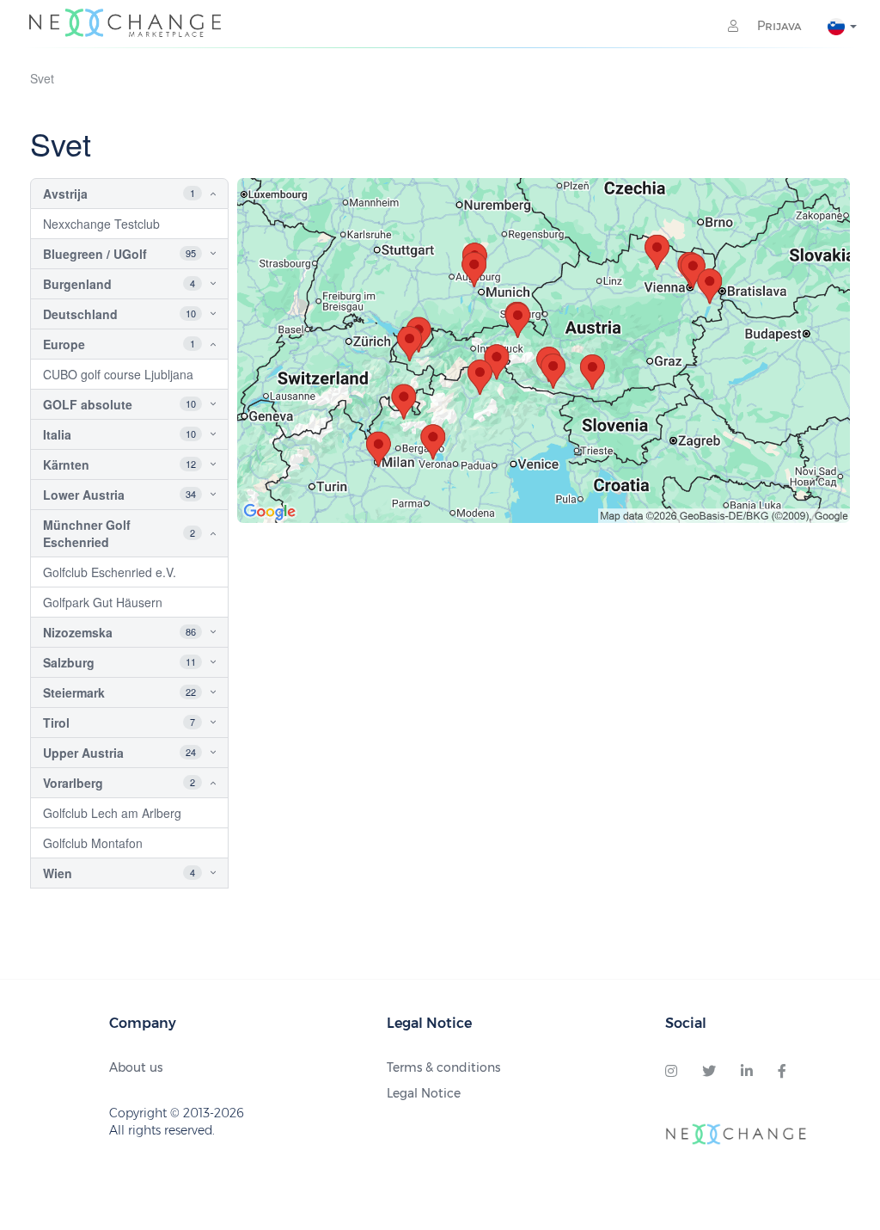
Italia (57, 434)
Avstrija (65, 193)
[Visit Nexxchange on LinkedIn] (747, 1072)
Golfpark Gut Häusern (102, 602)
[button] (199, 193)
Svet (42, 78)
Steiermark (74, 692)
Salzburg (69, 662)
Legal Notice (424, 1093)
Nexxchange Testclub (101, 223)
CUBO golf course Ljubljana (118, 374)
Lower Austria (84, 494)
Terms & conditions (443, 1067)
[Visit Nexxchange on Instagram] (671, 1072)
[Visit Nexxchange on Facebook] (782, 1072)
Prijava (778, 26)
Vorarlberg (73, 782)
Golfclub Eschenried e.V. (109, 572)
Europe (64, 344)
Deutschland (80, 314)
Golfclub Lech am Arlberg (112, 812)
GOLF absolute (87, 404)
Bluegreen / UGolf (95, 253)
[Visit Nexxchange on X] (709, 1072)
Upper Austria (83, 752)
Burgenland (77, 283)
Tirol (56, 722)
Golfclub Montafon (93, 843)
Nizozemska (78, 632)
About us (135, 1067)
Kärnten (66, 464)
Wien (57, 873)
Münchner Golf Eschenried (87, 533)
